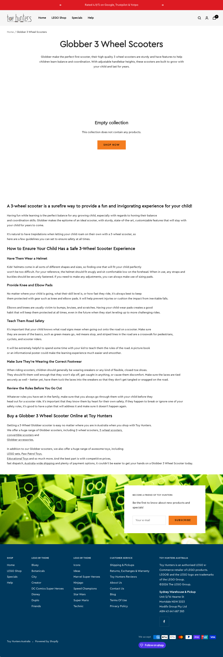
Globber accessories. (20, 439)
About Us (116, 582)
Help (91, 17)
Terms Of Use (118, 600)
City (34, 576)
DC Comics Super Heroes (48, 588)
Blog (113, 594)
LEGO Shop (59, 17)
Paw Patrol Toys (31, 453)
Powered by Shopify (46, 641)
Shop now (111, 145)
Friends (36, 606)
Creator (36, 582)
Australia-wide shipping (39, 463)
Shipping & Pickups (122, 565)
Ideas (77, 571)
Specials (77, 17)
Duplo (35, 600)
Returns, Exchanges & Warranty (129, 571)
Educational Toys (17, 458)
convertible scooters (20, 435)
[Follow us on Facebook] (164, 621)
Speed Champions (85, 588)
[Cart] (214, 18)
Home (42, 17)
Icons (77, 565)
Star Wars (80, 594)
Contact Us (117, 588)
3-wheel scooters (110, 430)
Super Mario (81, 600)
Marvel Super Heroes (87, 576)
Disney (36, 594)
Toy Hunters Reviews (123, 576)
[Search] (199, 18)
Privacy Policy (119, 606)
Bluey (35, 565)
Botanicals (38, 571)
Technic (78, 606)
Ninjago (78, 582)
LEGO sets (13, 453)
